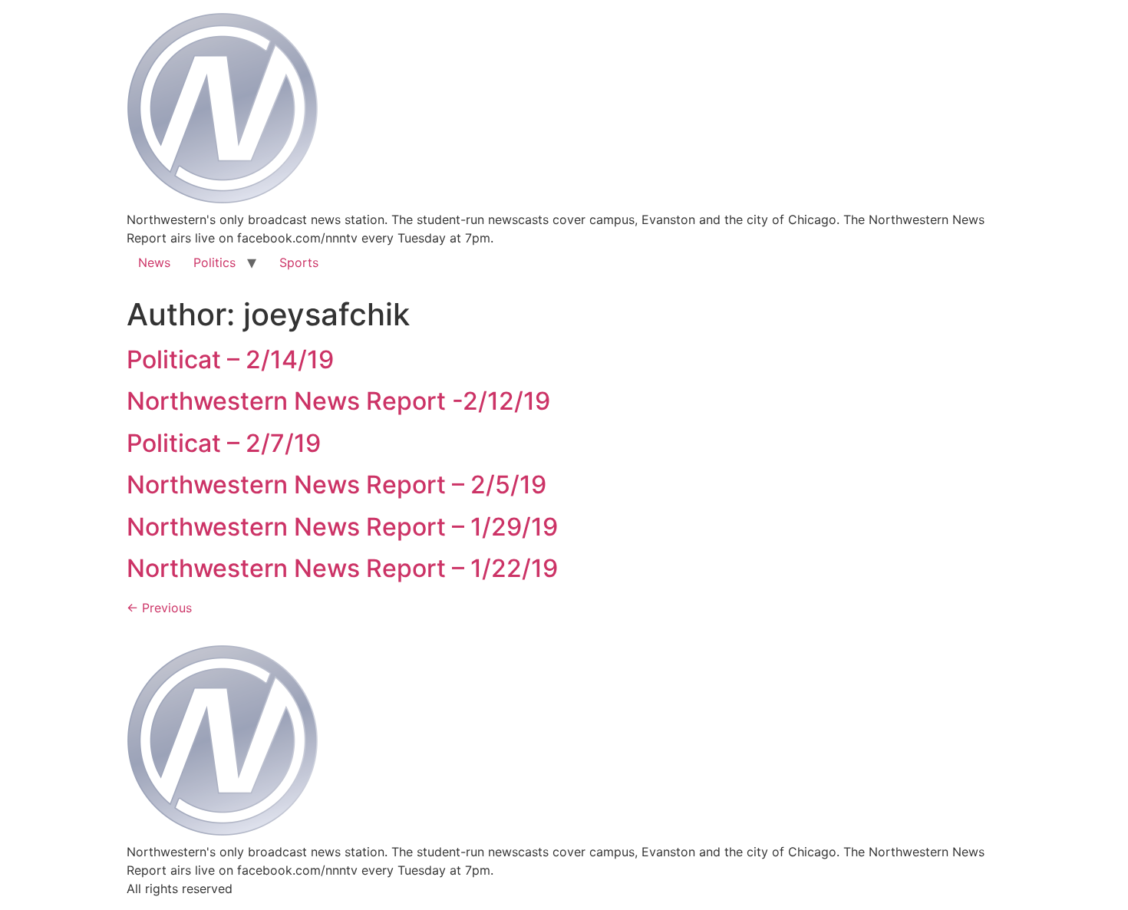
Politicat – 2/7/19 (224, 443)
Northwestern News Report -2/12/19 (338, 401)
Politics (214, 262)
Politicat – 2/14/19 (230, 359)
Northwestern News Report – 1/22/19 (342, 568)
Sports (298, 262)
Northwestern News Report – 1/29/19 (342, 527)
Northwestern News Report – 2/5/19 (336, 485)
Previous (159, 607)
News (154, 262)
